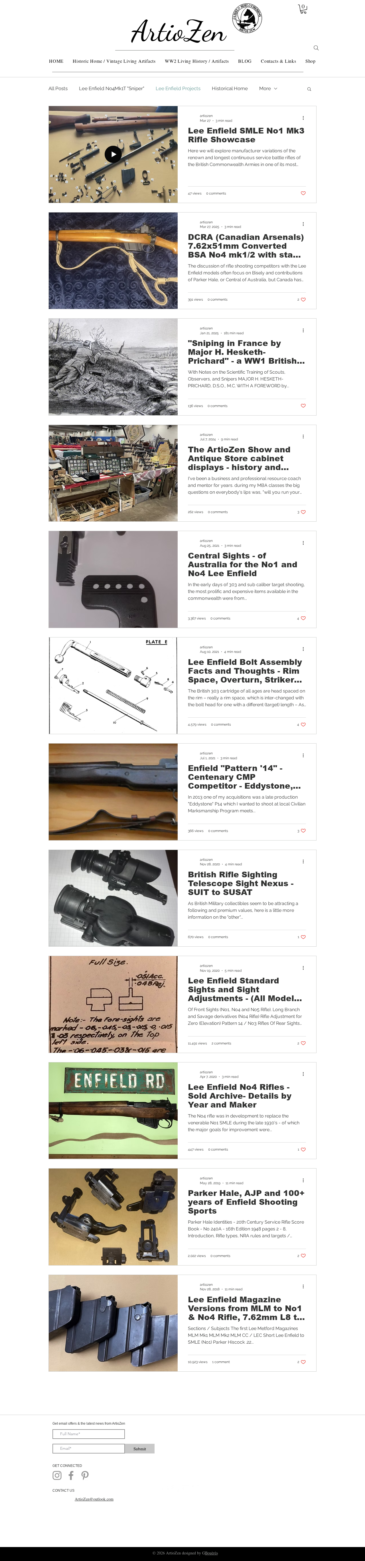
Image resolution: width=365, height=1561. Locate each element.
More (265, 88)
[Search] (316, 48)
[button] (303, 9)
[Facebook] (71, 1475)
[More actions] (305, 117)
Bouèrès (211, 1553)
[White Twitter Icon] (185, 1489)
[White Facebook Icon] (165, 1489)
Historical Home (230, 88)
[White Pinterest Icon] (175, 1489)
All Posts (58, 88)
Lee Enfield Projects (178, 88)
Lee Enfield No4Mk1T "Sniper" (111, 88)
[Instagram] (57, 1475)
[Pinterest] (85, 1475)
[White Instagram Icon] (196, 1489)
